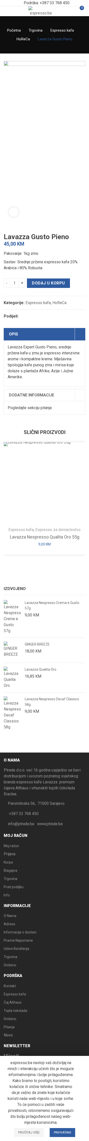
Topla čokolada (15, 1011)
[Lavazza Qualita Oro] (12, 678)
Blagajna (10, 870)
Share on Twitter (32, 316)
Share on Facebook (23, 316)
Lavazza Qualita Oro (40, 669)
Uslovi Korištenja (16, 949)
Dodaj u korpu (48, 283)
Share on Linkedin (49, 316)
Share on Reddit (58, 316)
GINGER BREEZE (37, 644)
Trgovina (36, 30)
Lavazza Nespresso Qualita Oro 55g (44, 537)
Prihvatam (62, 1132)
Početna (14, 30)
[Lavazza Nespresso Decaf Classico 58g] (12, 713)
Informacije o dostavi (20, 932)
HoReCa (23, 39)
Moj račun (11, 846)
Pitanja (9, 1027)
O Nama (10, 916)
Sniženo (10, 965)
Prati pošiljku (13, 887)
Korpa (8, 862)
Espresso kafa (62, 30)
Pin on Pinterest (40, 316)
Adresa (9, 924)
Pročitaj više (29, 1132)
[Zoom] (14, 212)
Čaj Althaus (13, 1002)
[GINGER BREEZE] (12, 650)
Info (7, 895)
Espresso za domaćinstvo (58, 529)
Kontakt (10, 986)
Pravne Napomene (18, 940)
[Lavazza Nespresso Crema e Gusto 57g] (12, 617)
